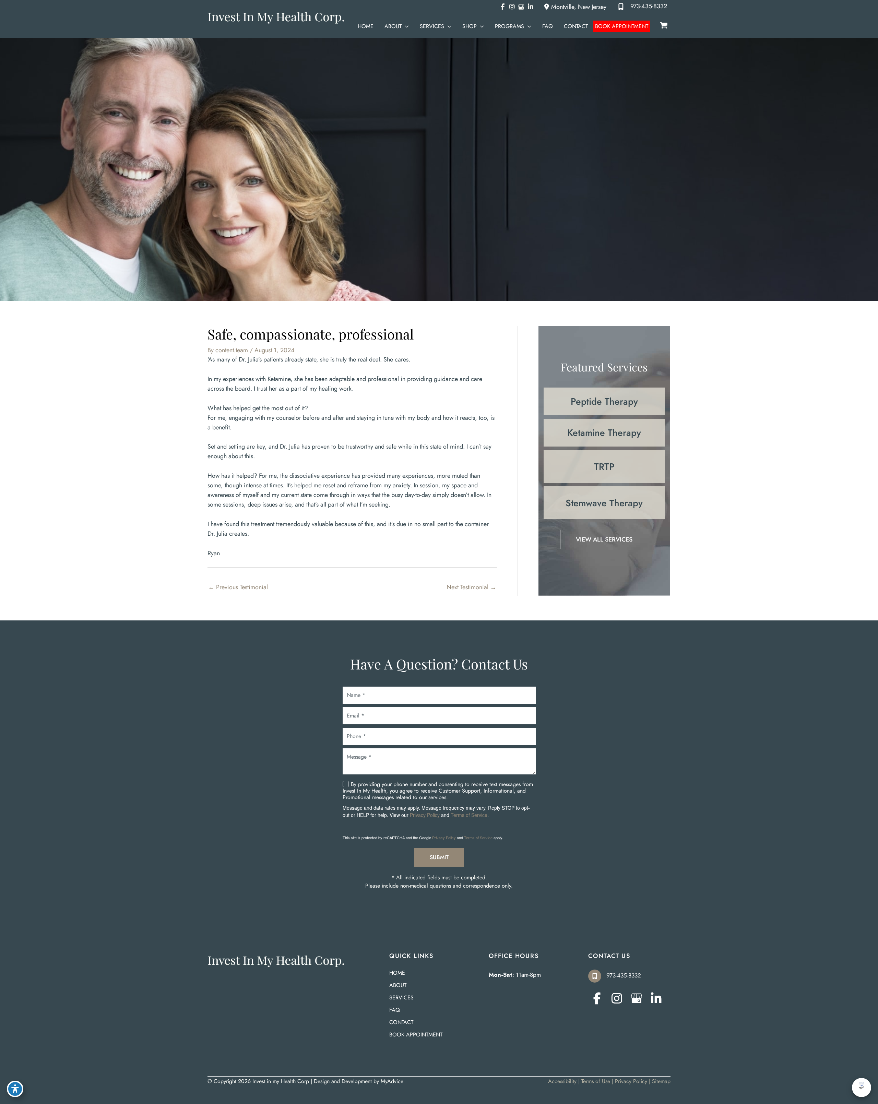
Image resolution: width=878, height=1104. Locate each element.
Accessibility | (564, 1081)
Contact (401, 1023)
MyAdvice (392, 1081)
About (397, 986)
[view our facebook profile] (502, 7)
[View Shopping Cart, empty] (664, 26)
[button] (405, 26)
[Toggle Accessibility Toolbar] (15, 1089)
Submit (439, 857)
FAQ (394, 1010)
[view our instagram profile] (512, 7)
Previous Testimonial (238, 587)
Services (401, 998)
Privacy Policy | (633, 1081)
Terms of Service (469, 814)
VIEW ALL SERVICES (604, 539)
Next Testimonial (471, 587)
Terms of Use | (598, 1081)
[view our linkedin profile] (530, 7)
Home (397, 973)
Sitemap (661, 1081)
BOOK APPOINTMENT (415, 1035)
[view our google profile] (521, 7)
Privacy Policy (425, 814)
